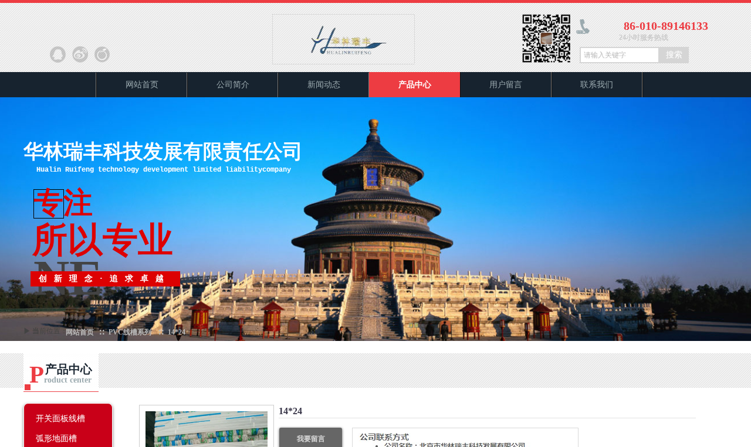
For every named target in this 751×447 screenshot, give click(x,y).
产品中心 (414, 84)
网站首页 (142, 84)
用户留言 (505, 84)
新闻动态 (323, 84)
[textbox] (619, 55)
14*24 (176, 332)
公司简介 (232, 84)
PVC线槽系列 (130, 332)
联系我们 (596, 84)
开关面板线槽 (60, 418)
